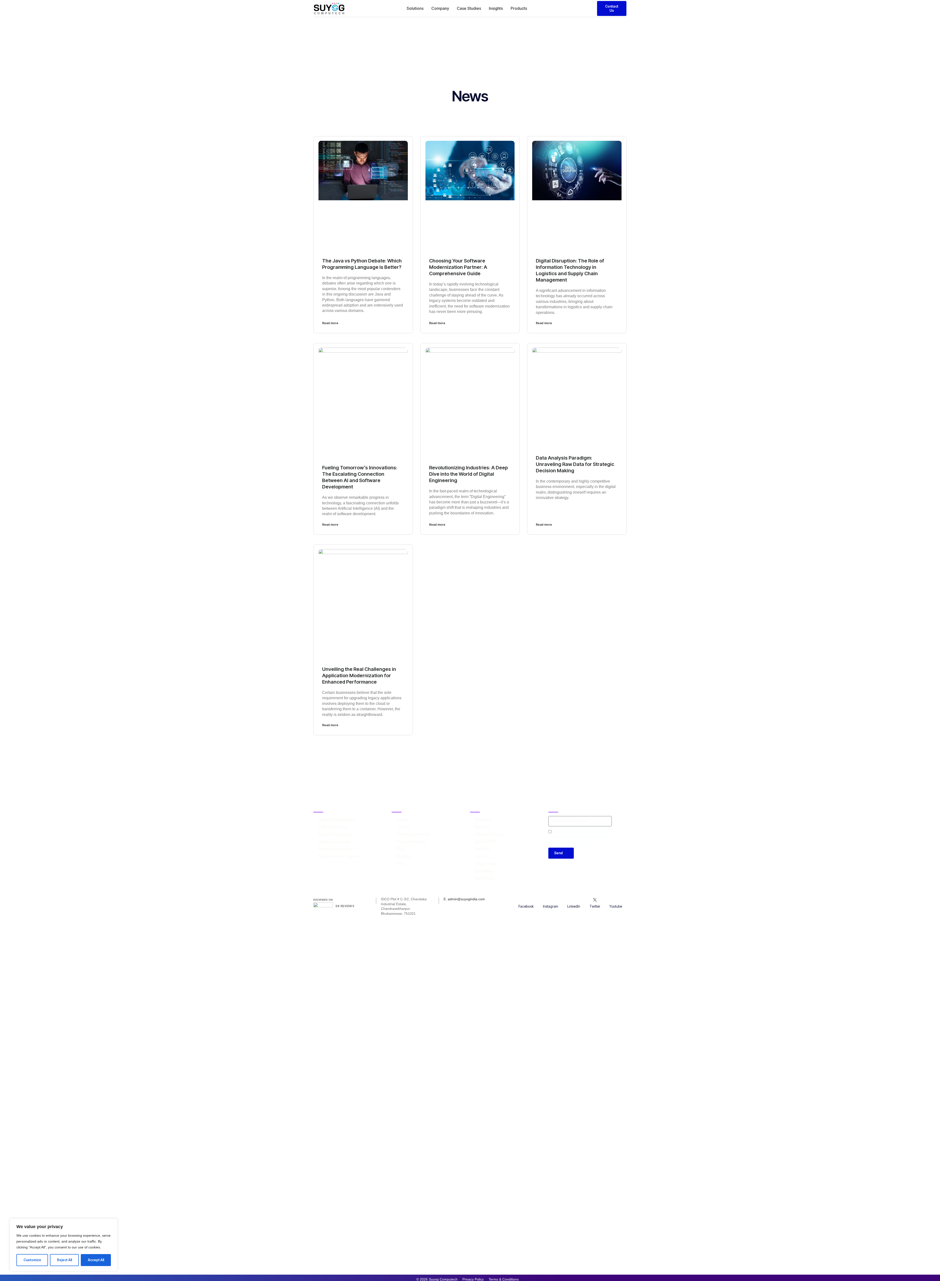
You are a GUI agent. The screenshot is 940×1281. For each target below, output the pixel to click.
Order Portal (485, 864)
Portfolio (404, 856)
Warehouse (485, 878)
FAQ (400, 864)
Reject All (64, 1260)
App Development (334, 842)
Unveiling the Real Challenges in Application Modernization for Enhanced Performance (359, 675)
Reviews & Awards (413, 834)
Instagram (550, 906)
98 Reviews (344, 906)
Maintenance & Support (338, 856)
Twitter (594, 906)
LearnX (481, 856)
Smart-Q (482, 827)
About (402, 820)
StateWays (484, 871)
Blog (401, 849)
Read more (330, 323)
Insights (496, 8)
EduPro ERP (486, 842)
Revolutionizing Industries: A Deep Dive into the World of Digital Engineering (468, 474)
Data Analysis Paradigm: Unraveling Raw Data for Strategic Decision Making (575, 464)
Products (519, 8)
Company (440, 8)
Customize (32, 1260)
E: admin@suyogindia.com (464, 899)
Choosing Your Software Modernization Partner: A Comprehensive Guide (458, 267)
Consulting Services (335, 849)
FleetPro (482, 849)
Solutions (415, 8)
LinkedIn (573, 906)
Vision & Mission (411, 842)
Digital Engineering (335, 834)
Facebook (526, 906)
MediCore (483, 820)
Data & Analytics (332, 827)
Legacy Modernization (337, 820)
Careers (404, 827)
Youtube (615, 906)
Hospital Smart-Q (490, 834)
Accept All (96, 1260)
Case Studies (469, 8)
